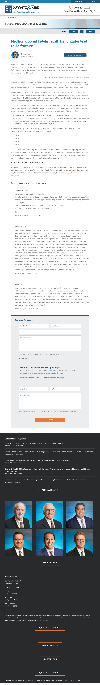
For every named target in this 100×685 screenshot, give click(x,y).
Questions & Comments (50, 628)
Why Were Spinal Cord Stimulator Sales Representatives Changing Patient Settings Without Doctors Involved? (46, 480)
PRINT (73, 31)
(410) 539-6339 (11, 593)
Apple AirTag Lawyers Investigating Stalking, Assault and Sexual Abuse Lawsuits (35, 443)
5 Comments (17, 482)
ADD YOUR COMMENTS (76, 55)
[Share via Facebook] (81, 31)
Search (92, 1)
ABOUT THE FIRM (50, 562)
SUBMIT (50, 420)
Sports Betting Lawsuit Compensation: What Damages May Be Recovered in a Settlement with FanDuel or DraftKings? (49, 452)
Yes (22, 358)
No (29, 358)
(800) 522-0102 (11, 599)
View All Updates (50, 490)
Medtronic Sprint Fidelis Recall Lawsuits (74, 77)
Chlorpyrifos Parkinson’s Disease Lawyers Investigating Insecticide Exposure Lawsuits (37, 460)
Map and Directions (12, 587)
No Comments (20, 445)
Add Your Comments (37, 183)
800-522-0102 (80, 7)
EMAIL (90, 31)
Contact (80, 1)
